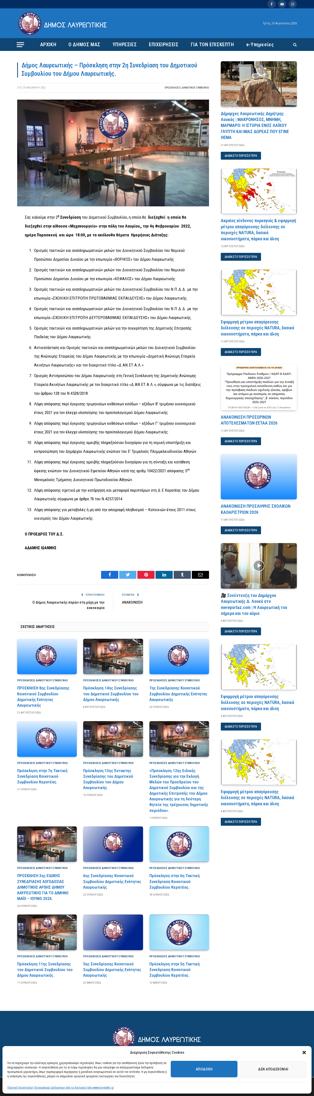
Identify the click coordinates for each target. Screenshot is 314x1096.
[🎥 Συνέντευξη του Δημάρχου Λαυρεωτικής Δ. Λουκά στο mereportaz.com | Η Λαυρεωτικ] (259, 566)
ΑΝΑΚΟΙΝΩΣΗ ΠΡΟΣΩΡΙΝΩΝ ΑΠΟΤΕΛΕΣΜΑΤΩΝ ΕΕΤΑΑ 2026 (249, 420)
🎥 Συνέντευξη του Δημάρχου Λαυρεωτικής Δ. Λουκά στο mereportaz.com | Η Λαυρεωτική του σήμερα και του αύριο (254, 604)
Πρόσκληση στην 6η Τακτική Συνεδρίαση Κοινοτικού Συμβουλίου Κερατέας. (174, 881)
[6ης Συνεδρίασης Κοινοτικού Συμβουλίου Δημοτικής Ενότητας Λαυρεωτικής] (113, 844)
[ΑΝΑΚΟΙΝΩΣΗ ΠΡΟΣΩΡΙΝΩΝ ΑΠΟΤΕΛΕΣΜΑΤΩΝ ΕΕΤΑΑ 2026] (259, 387)
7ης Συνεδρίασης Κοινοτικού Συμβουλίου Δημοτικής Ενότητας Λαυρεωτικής (178, 693)
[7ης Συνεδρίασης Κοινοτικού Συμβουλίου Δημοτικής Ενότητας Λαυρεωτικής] (179, 656)
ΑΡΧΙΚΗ (48, 44)
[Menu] (20, 44)
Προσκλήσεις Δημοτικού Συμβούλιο (187, 87)
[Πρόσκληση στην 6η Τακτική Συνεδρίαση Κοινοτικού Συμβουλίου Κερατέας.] (179, 844)
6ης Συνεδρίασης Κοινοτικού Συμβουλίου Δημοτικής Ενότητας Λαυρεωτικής (112, 881)
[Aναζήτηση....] (294, 44)
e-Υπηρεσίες (260, 44)
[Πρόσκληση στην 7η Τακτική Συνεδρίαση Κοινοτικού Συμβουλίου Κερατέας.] (47, 739)
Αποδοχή (204, 1069)
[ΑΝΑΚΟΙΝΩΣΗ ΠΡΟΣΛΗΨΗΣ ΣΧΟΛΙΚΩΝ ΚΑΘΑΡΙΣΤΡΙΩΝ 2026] (259, 477)
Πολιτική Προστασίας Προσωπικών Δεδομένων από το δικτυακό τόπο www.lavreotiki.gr (60, 1087)
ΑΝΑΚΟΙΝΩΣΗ (132, 602)
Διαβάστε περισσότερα (241, 155)
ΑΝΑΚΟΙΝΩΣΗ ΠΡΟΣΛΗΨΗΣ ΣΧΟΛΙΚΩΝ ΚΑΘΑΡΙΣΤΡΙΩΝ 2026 (255, 509)
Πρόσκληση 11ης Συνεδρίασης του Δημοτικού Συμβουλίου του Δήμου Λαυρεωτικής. (45, 969)
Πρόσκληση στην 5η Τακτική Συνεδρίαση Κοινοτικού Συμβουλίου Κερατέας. (174, 969)
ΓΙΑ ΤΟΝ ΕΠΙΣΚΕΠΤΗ (212, 44)
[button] (304, 1052)
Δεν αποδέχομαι (273, 1069)
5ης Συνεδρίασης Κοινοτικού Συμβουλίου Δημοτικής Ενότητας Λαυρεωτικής (112, 969)
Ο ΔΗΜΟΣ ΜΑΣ (84, 44)
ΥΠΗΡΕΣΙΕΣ (125, 44)
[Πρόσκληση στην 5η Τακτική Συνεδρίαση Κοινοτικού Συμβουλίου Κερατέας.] (179, 932)
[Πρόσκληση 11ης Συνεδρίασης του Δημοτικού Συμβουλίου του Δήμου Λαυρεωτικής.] (47, 932)
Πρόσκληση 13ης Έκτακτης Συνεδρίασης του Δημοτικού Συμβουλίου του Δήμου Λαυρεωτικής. (108, 779)
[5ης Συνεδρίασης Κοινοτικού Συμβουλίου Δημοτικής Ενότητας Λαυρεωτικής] (113, 932)
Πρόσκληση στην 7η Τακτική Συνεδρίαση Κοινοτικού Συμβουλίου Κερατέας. (42, 776)
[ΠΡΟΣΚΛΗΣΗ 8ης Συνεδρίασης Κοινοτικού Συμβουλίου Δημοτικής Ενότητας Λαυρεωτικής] (47, 656)
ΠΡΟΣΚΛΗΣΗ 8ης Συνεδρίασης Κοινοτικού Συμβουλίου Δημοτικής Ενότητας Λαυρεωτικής (43, 696)
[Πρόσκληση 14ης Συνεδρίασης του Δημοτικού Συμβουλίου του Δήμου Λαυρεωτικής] (113, 656)
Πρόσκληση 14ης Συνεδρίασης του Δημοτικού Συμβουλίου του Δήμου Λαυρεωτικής (111, 693)
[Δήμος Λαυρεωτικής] (63, 23)
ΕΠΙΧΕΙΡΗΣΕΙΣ (163, 44)
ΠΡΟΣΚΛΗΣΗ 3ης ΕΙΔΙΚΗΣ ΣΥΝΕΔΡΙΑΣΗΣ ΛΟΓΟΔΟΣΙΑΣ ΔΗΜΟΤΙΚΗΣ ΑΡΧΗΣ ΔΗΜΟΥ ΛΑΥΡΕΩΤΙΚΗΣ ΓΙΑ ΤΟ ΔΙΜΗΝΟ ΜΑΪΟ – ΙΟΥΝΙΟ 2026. (42, 887)
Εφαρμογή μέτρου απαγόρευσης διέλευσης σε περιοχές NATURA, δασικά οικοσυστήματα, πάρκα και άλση (257, 327)
